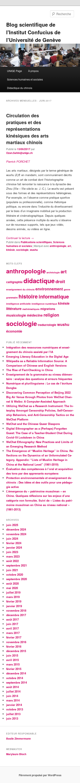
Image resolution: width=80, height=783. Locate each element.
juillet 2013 (13, 714)
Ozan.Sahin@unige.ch (19, 153)
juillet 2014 (13, 691)
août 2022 (12, 561)
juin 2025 (12, 525)
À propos (33, 71)
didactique (39, 280)
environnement (49, 288)
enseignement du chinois (20, 289)
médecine (35, 315)
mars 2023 (13, 556)
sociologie (22, 250)
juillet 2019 (13, 592)
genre (67, 289)
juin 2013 (12, 718)
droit (60, 281)
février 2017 (13, 637)
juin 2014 (12, 696)
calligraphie (14, 282)
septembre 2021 (16, 565)
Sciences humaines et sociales (25, 79)
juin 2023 (12, 552)
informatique (54, 296)
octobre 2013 (14, 709)
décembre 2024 (16, 529)
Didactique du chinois (19, 88)
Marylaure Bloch (16, 754)
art (69, 246)
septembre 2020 (16, 579)
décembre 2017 (16, 615)
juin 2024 (12, 538)
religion (51, 315)
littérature (14, 308)
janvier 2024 (14, 547)
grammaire (12, 297)
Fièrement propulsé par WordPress (40, 775)
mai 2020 (12, 588)
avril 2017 (12, 628)
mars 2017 (13, 633)
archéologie (53, 272)
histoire (28, 296)
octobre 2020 (14, 574)
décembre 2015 (16, 651)
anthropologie (58, 246)
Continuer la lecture (20, 238)
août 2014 (12, 687)
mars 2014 (13, 700)
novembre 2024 (16, 534)
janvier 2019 (14, 606)
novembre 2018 (16, 610)
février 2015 (13, 669)
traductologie (47, 325)
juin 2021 (12, 570)
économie (14, 331)
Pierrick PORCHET (18, 161)
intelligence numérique (44, 303)
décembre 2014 (16, 673)
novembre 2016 (16, 642)
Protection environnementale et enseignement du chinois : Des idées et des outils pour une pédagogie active (39, 482)
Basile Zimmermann (18, 738)
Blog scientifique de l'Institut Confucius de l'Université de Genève (33, 32)
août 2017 (12, 619)
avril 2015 (12, 660)
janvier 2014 (14, 705)
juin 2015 (12, 655)
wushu (34, 250)
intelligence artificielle (18, 303)
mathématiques (30, 309)
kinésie (10, 250)
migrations (47, 309)
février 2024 (13, 543)
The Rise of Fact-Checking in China (29, 370)
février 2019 (13, 601)
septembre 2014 (16, 682)
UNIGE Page (14, 71)
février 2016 (13, 646)
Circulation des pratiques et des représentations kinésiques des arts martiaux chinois (27, 128)
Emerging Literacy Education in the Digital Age (37, 356)
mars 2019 (13, 597)
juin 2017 (12, 624)
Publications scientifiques (36, 242)
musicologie (16, 315)
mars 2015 (13, 664)
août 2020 (12, 583)
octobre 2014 (14, 678)
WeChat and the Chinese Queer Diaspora (33, 424)
